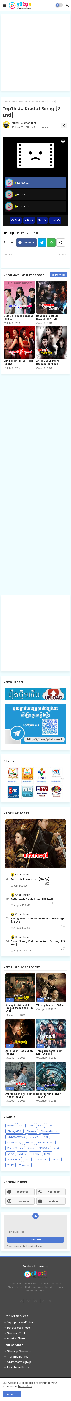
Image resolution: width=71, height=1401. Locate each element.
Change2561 (14, 1131)
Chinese (31, 1131)
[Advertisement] (35, 52)
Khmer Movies (15, 1148)
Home (6, 101)
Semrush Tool (16, 1333)
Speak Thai (13, 1159)
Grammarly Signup (19, 1362)
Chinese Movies (16, 1136)
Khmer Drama (46, 1142)
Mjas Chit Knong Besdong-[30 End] (19, 317)
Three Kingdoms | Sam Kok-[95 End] (49, 1052)
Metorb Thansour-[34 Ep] (30, 879)
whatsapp (54, 1191)
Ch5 (31, 1125)
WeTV (10, 1165)
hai (46, 1136)
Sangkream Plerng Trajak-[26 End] (19, 362)
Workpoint (24, 1165)
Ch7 (40, 1125)
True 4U (55, 1159)
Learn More (25, 1386)
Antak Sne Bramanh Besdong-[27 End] (48, 362)
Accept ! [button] (11, 1394)
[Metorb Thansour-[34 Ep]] (35, 843)
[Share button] (60, 242)
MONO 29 (44, 1148)
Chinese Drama (49, 1131)
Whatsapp (51, 242)
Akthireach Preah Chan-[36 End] (32, 899)
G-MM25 (34, 1136)
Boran (10, 1125)
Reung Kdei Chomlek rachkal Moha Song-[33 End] (37, 920)
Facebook (29, 242)
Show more (58, 275)
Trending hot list (17, 1356)
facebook (22, 1191)
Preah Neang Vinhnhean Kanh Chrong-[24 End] (38, 943)
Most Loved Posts (18, 1367)
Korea (31, 1148)
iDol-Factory (14, 1142)
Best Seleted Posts (19, 1328)
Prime (47, 1153)
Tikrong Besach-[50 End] (51, 1005)
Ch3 (21, 1125)
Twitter (42, 242)
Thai (14, 101)
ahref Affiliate (16, 1338)
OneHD (22, 1153)
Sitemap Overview (19, 1351)
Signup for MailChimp (20, 1322)
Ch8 (50, 1125)
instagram (22, 1201)
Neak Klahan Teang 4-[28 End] (49, 1095)
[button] (67, 5)
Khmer (29, 1142)
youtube (53, 1201)
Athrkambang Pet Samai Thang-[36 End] (20, 1095)
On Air (10, 1153)
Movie (57, 1148)
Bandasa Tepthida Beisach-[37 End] (47, 317)
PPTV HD (22, 233)
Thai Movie (40, 1159)
